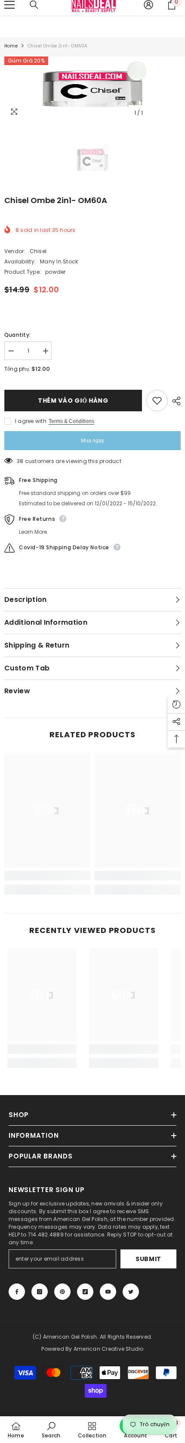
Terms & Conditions (71, 421)
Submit (148, 1259)
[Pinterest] (62, 1291)
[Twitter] (131, 1291)
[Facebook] (17, 1291)
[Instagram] (39, 1291)
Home (11, 46)
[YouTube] (108, 1291)
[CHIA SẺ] (174, 401)
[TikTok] (85, 1291)
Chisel (38, 251)
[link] (47, 875)
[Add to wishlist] (157, 400)
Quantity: (17, 334)
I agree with (30, 421)
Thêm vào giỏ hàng (73, 400)
